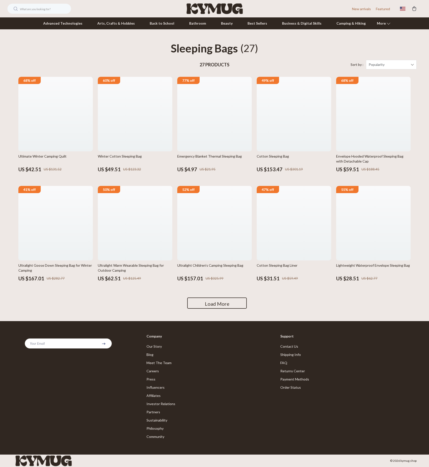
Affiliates (153, 395)
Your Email (37, 343)
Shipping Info (290, 354)
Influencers (155, 387)
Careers (152, 371)
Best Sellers (257, 23)
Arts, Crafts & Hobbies (116, 23)
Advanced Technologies (62, 23)
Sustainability (156, 420)
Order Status (290, 387)
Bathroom (197, 23)
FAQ (283, 363)
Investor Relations (160, 404)
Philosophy (155, 428)
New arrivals (361, 9)
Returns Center (292, 371)
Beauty (227, 23)
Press (150, 379)
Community (155, 436)
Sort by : (357, 64)
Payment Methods (294, 379)
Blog (149, 354)
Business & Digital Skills (302, 23)
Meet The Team (159, 363)
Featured (383, 9)
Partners (153, 412)
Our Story (154, 346)
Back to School (162, 23)
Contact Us (289, 346)
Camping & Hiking (351, 23)
